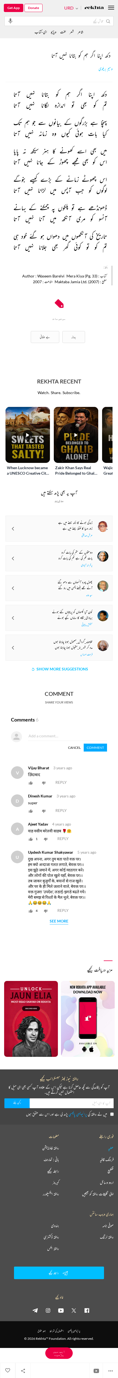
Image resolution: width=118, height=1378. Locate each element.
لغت (63, 31)
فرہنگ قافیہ (107, 1159)
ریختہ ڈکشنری (51, 1237)
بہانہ (73, 337)
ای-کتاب (41, 31)
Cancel (74, 748)
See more (59, 921)
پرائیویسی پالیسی (78, 1114)
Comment (95, 748)
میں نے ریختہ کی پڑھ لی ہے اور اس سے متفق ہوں (66, 1114)
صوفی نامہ (108, 1225)
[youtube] (61, 1310)
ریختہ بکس (53, 1248)
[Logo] (94, 8)
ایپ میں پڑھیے (59, 1353)
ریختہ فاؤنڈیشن (50, 1148)
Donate (33, 8)
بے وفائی (45, 337)
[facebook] (86, 1310)
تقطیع (111, 1171)
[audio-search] (10, 20)
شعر (72, 31)
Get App (13, 8)
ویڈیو (53, 31)
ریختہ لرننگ (107, 1237)
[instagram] (48, 1310)
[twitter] (73, 1310)
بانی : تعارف (51, 1159)
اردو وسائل (107, 1182)
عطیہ (111, 1148)
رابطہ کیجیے (53, 1171)
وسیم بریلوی (106, 68)
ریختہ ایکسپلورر (51, 1194)
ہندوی (55, 1225)
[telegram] (35, 1310)
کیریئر (55, 1182)
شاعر (80, 31)
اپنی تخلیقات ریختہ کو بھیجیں (98, 1194)
